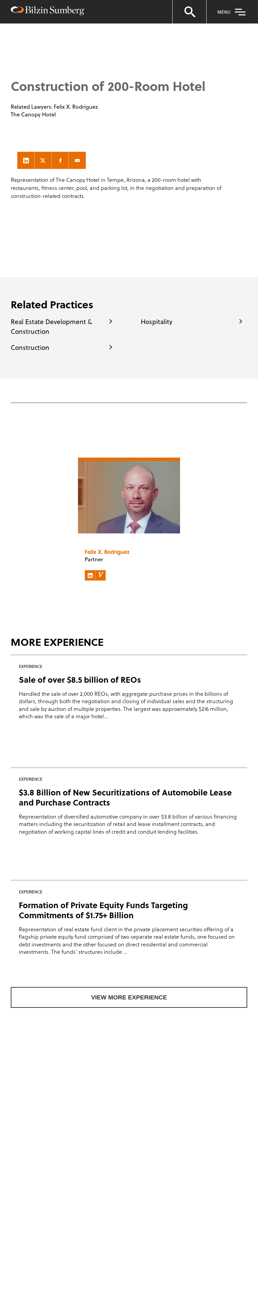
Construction (30, 347)
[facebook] (60, 160)
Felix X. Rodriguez (76, 106)
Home (19, 47)
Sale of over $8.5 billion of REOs (80, 679)
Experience (50, 47)
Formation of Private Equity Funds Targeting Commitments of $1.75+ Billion (103, 910)
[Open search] (189, 11)
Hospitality (156, 321)
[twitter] (43, 160)
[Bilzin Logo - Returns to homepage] (47, 11)
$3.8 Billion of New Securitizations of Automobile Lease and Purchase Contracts (125, 797)
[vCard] (100, 575)
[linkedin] (25, 160)
